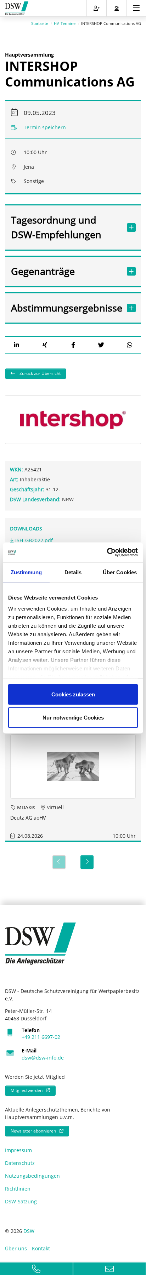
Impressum (18, 1150)
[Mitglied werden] (96, 8)
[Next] (87, 862)
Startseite (39, 23)
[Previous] (59, 862)
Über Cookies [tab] (120, 572)
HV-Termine (64, 23)
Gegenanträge (43, 271)
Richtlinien (17, 1188)
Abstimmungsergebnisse (66, 307)
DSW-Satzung (21, 1201)
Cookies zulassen (73, 694)
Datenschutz (20, 1163)
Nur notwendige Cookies (73, 718)
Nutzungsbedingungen (32, 1175)
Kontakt (41, 1248)
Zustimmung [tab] (26, 572)
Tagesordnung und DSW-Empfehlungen (56, 227)
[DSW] (40, 943)
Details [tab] (73, 572)
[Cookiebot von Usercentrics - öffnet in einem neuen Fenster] (107, 552)
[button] (16, 344)
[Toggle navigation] (136, 8)
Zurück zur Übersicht (39, 373)
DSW (28, 1231)
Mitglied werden (27, 1090)
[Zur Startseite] (16, 8)
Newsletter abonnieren (33, 1131)
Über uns (16, 1248)
